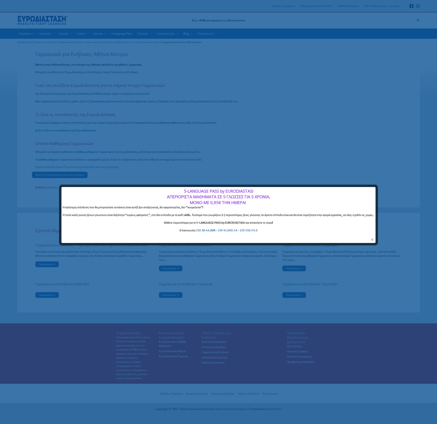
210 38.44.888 (205, 230)
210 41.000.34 (227, 230)
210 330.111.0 (249, 230)
